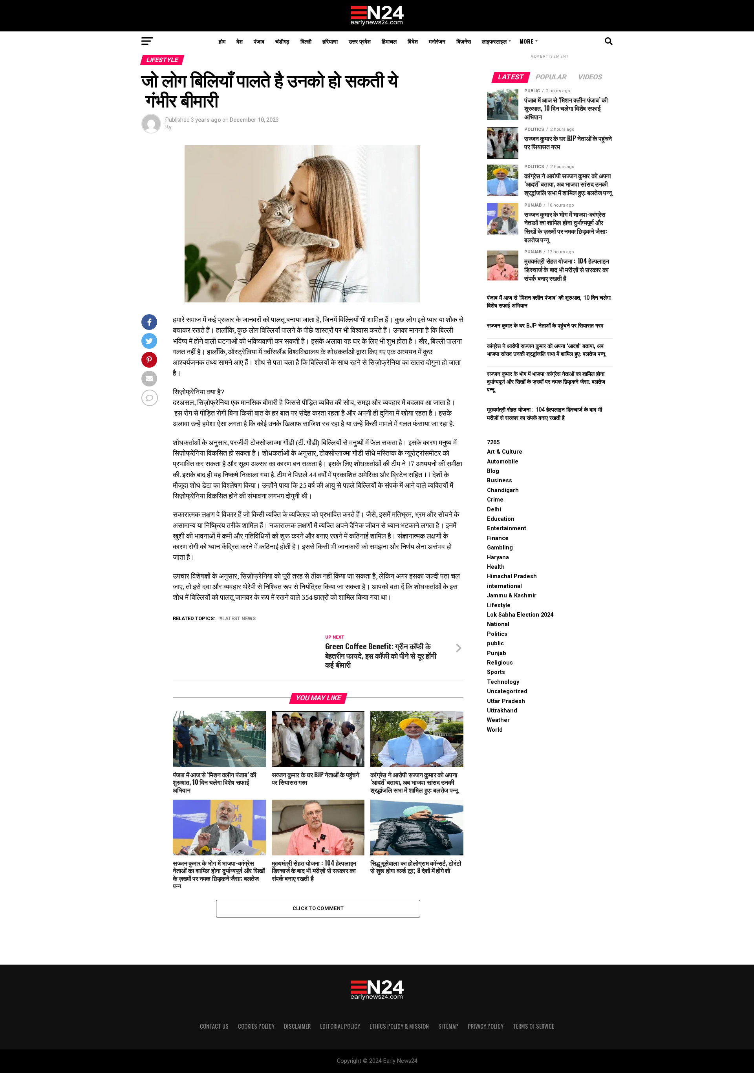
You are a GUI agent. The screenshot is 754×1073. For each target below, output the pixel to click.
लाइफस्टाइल (494, 41)
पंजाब (259, 41)
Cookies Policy (256, 1026)
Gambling (500, 547)
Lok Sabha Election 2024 (520, 615)
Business (499, 480)
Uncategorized (507, 691)
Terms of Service (533, 1026)
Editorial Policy (340, 1026)
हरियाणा (330, 41)
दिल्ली (305, 41)
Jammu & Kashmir (511, 595)
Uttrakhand (502, 710)
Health (496, 567)
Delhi (494, 509)
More (526, 41)
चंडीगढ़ (282, 41)
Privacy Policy (485, 1026)
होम (222, 41)
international (504, 586)
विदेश (413, 41)
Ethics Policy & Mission (399, 1026)
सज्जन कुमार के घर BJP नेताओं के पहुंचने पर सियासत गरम (545, 325)
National (498, 624)
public (495, 643)
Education (500, 519)
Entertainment (506, 528)
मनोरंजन (437, 41)
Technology (503, 682)
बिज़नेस (463, 41)
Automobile (502, 461)
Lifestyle (499, 605)
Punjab (496, 653)
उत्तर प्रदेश (360, 41)
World (495, 730)
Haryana (498, 557)
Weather (498, 720)
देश (239, 41)
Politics (497, 634)
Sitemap (448, 1026)
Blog (493, 471)
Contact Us (214, 1026)
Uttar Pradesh (506, 701)
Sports (496, 672)
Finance (498, 538)
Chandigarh (503, 490)
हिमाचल (389, 41)
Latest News (239, 618)
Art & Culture (504, 452)
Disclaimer (297, 1026)
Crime (495, 499)
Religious (500, 662)
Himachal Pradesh (512, 576)
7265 (493, 442)
